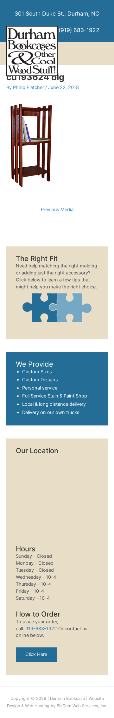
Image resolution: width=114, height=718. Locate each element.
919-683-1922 (41, 629)
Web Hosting (37, 705)
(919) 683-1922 (79, 30)
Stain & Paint (61, 396)
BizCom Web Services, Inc (81, 705)
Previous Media (57, 209)
